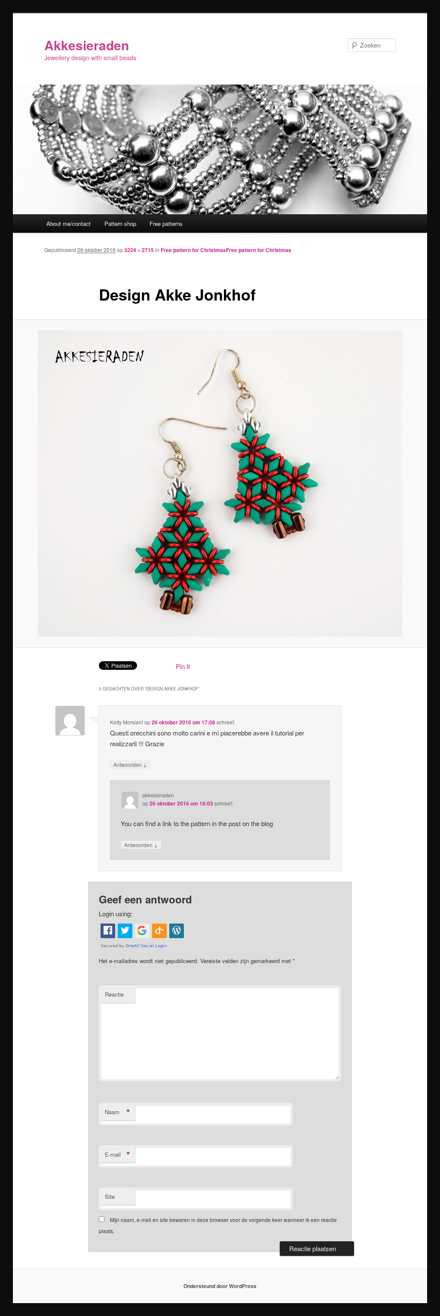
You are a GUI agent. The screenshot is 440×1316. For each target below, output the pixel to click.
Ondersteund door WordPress (220, 1286)
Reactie (114, 994)
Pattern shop (120, 223)
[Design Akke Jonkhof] (220, 483)
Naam (117, 1112)
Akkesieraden (86, 45)
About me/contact (68, 223)
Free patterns (166, 223)
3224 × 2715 (139, 250)
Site (110, 1196)
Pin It (183, 666)
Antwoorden (130, 764)
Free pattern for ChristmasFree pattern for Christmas (226, 250)
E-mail (117, 1154)
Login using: (115, 913)
